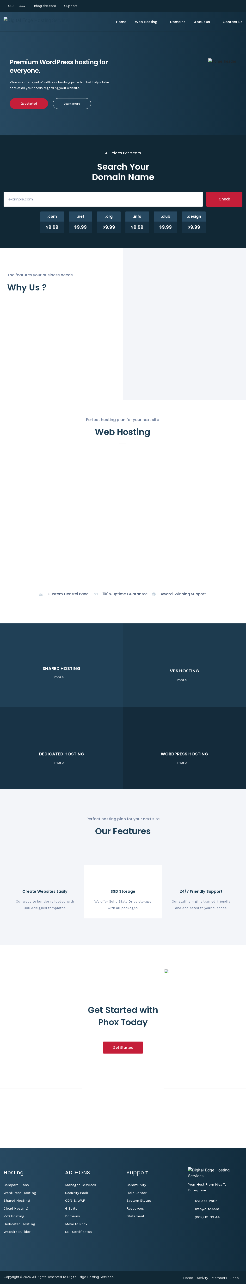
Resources (135, 1208)
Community (136, 1185)
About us (202, 21)
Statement (135, 1216)
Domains (177, 21)
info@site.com (44, 6)
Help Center (137, 1193)
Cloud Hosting (16, 1208)
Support (70, 6)
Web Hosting (146, 21)
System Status (139, 1200)
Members (219, 1278)
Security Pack (76, 1193)
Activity (202, 1278)
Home (121, 21)
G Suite (71, 1208)
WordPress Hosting (20, 1193)
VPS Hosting (14, 1216)
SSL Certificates (78, 1232)
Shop (234, 1278)
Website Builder (17, 1232)
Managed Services (80, 1185)
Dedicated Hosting (19, 1224)
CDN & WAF (75, 1200)
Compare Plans (16, 1185)
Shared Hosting (17, 1200)
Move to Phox (76, 1224)
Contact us (232, 21)
